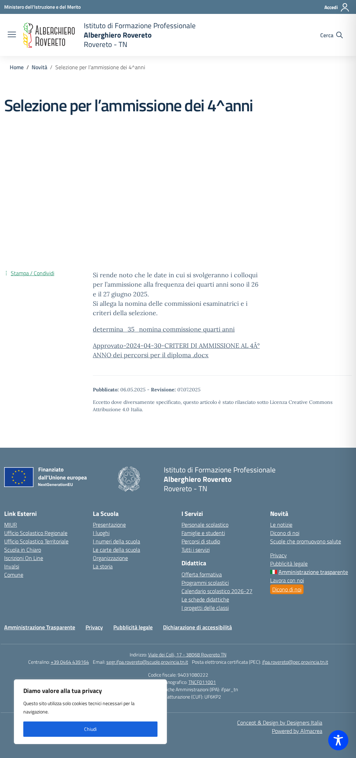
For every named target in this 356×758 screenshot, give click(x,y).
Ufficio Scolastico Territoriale (36, 541)
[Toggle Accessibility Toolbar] (338, 740)
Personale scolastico (204, 524)
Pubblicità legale (289, 563)
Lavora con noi (287, 580)
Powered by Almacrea (297, 731)
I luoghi (101, 533)
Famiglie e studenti (203, 533)
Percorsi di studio (200, 541)
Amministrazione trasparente (313, 572)
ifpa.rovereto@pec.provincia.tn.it (295, 661)
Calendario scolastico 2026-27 (216, 591)
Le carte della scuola (116, 549)
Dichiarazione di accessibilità (197, 627)
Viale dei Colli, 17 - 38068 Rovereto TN (187, 654)
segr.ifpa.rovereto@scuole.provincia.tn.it (147, 661)
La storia (103, 566)
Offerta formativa (201, 574)
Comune (13, 575)
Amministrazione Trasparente (39, 627)
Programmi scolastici (205, 583)
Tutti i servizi (195, 549)
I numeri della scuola (116, 541)
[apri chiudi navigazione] (12, 35)
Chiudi (90, 729)
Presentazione (109, 524)
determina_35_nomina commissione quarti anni (164, 329)
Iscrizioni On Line (23, 558)
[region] (90, 711)
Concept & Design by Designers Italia (279, 722)
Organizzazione (110, 558)
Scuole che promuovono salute (305, 541)
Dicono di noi (284, 533)
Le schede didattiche (205, 599)
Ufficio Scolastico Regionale (35, 533)
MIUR (10, 524)
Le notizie (281, 524)
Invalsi (11, 566)
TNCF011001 (202, 682)
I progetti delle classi (205, 608)
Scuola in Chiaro (22, 549)
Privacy (278, 555)
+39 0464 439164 (70, 661)
